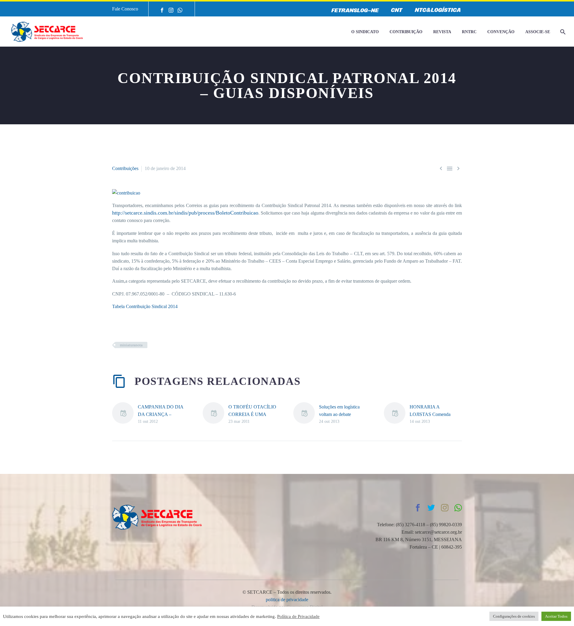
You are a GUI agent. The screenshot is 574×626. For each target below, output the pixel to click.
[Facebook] (162, 10)
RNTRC (469, 32)
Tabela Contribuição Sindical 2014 (145, 306)
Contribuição (406, 32)
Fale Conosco (125, 8)
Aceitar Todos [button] (556, 616)
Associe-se (537, 32)
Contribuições (125, 168)
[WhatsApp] (179, 10)
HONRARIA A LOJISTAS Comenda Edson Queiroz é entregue (434, 414)
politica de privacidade (287, 599)
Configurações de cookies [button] (514, 616)
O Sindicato (365, 32)
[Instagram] (171, 10)
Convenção (501, 32)
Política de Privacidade (298, 616)
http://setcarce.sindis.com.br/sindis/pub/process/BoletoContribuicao (185, 213)
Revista (442, 32)
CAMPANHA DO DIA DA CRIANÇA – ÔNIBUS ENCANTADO (163, 414)
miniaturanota (131, 345)
